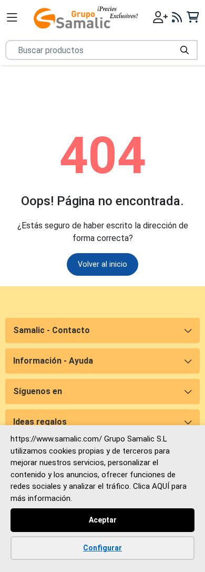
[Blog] (177, 17)
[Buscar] (184, 50)
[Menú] (12, 17)
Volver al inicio (102, 264)
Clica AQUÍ (151, 486)
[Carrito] (193, 17)
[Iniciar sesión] (160, 17)
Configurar (102, 548)
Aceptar (103, 520)
